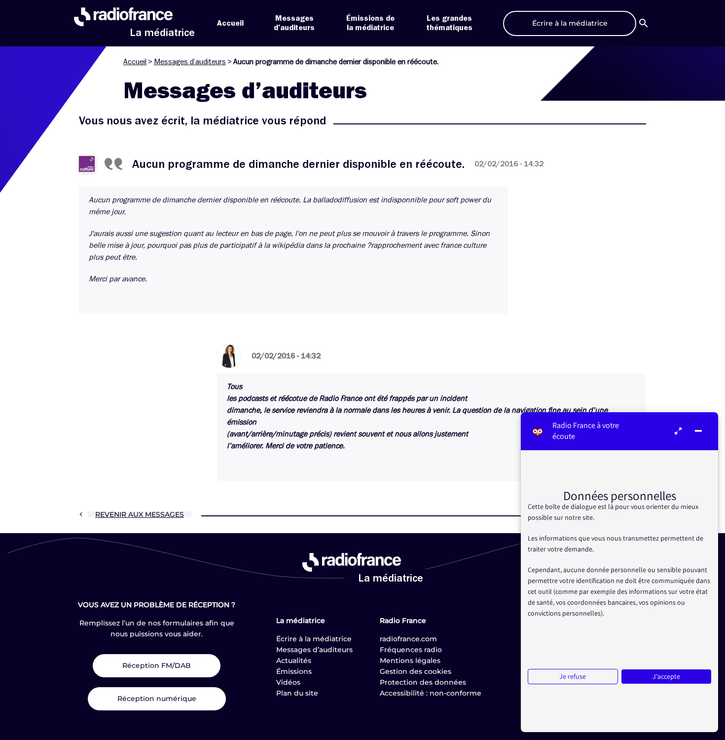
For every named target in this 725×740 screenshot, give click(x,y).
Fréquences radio (411, 649)
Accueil (230, 23)
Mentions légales (410, 660)
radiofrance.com (408, 638)
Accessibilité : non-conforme (430, 693)
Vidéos (288, 682)
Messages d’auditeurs (190, 62)
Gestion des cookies (415, 671)
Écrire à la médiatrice (314, 638)
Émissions (294, 671)
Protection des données (423, 682)
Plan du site (297, 693)
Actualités (293, 660)
